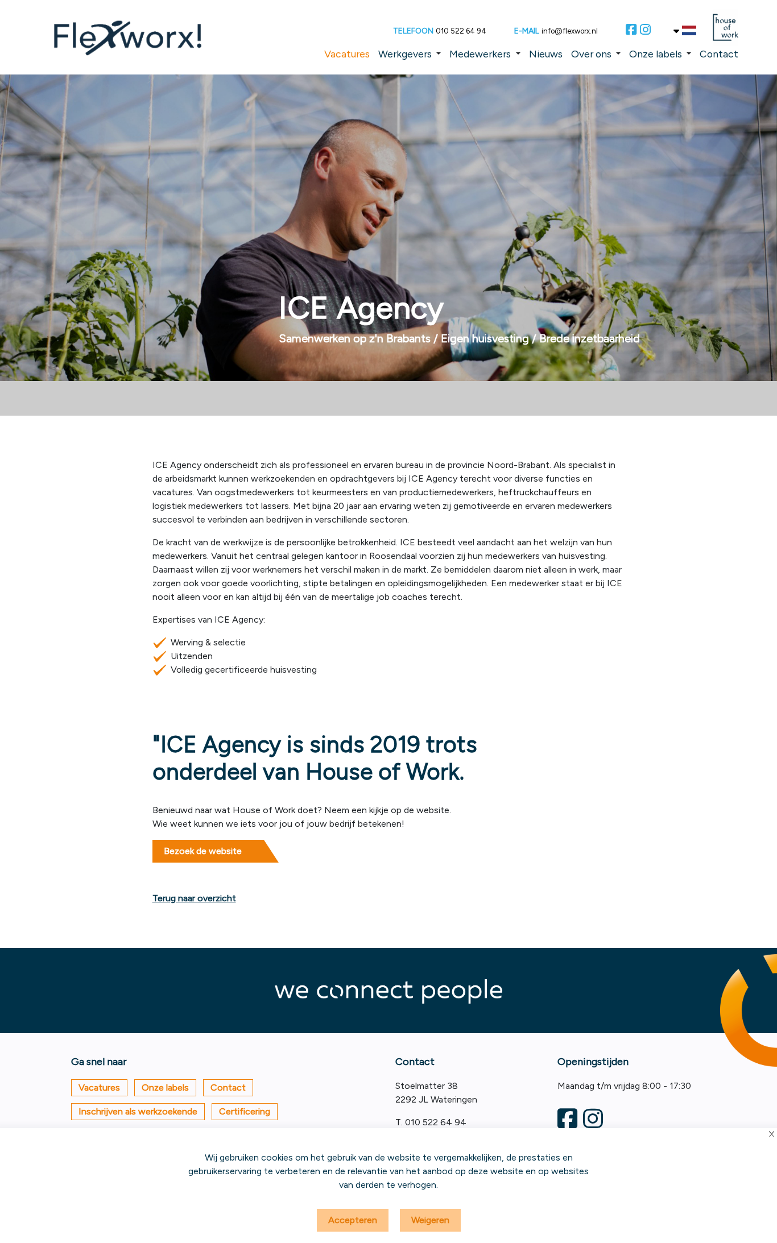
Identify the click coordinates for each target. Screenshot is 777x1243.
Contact (719, 54)
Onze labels (655, 54)
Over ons (591, 54)
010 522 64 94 (461, 31)
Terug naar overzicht (194, 898)
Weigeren (430, 1220)
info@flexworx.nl (570, 31)
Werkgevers (405, 54)
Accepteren (352, 1220)
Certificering (244, 1111)
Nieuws (546, 54)
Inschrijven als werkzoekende (137, 1111)
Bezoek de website (203, 851)
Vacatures (347, 54)
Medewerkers (480, 54)
